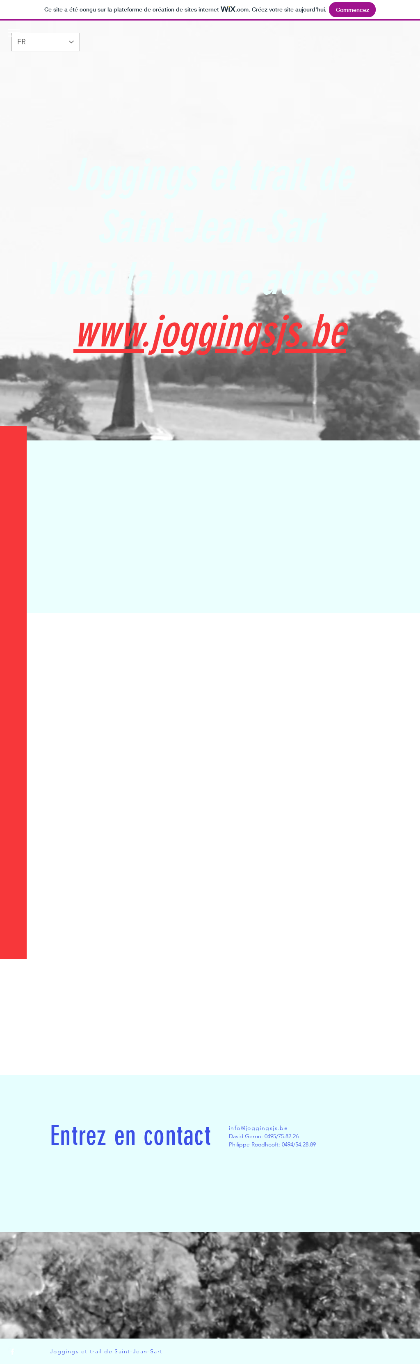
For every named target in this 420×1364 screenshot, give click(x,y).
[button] (14, 33)
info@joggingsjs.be (258, 1128)
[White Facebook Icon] (12, 1352)
